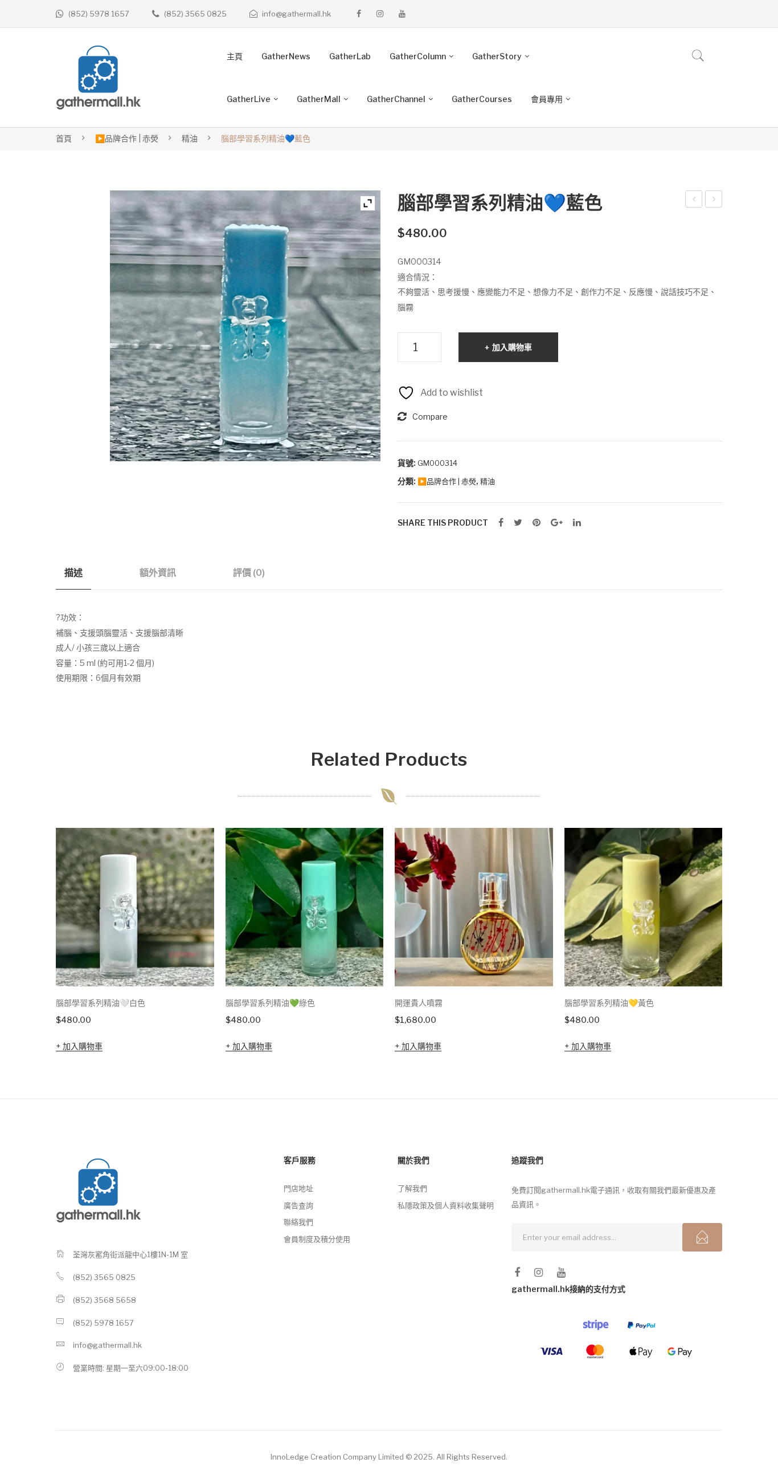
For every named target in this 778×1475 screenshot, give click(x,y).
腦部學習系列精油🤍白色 (695, 201)
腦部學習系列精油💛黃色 (609, 1002)
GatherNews (285, 56)
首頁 (64, 138)
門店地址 (298, 1188)
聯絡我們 (298, 1221)
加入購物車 (512, 347)
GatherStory (497, 56)
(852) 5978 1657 (98, 13)
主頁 (235, 56)
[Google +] (557, 522)
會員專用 (547, 99)
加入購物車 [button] (83, 1046)
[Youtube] (402, 13)
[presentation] (33, 941)
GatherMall (319, 99)
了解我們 (412, 1188)
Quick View (190, 962)
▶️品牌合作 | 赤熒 (126, 138)
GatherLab (350, 56)
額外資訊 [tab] (158, 572)
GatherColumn (418, 56)
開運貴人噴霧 (716, 201)
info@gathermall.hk (296, 13)
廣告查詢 (298, 1205)
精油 (190, 138)
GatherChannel (396, 99)
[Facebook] (359, 13)
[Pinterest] (536, 522)
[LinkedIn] (577, 522)
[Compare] (190, 886)
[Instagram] (380, 13)
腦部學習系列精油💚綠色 (270, 1002)
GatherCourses (482, 99)
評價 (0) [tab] (249, 572)
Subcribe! (702, 1237)
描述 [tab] (73, 572)
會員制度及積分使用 (317, 1239)
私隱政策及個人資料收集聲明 (446, 1205)
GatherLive (249, 99)
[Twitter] (518, 522)
